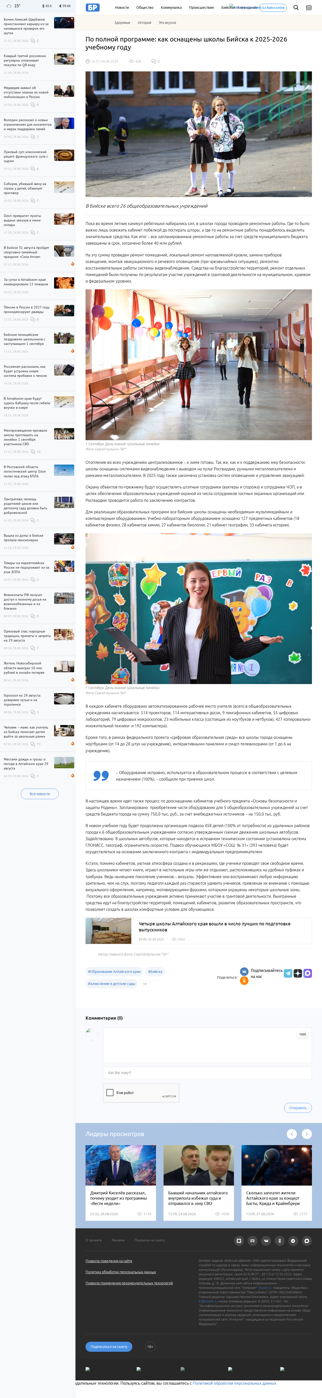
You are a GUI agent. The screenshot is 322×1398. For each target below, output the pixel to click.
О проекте (94, 1240)
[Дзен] (297, 973)
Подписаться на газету (109, 1347)
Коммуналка (171, 8)
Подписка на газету (150, 1240)
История (144, 23)
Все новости (40, 794)
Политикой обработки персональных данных (234, 1383)
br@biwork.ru (208, 1301)
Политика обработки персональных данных (121, 1272)
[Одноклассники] (244, 980)
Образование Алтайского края (114, 972)
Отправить (298, 1108)
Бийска (155, 972)
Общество (144, 8)
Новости (122, 8)
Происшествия (201, 8)
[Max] (307, 973)
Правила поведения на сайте (109, 1261)
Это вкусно (167, 23)
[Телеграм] (287, 973)
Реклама (118, 1240)
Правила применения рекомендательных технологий (129, 1283)
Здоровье (122, 23)
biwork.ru (265, 1287)
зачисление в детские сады (111, 984)
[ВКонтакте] (244, 971)
